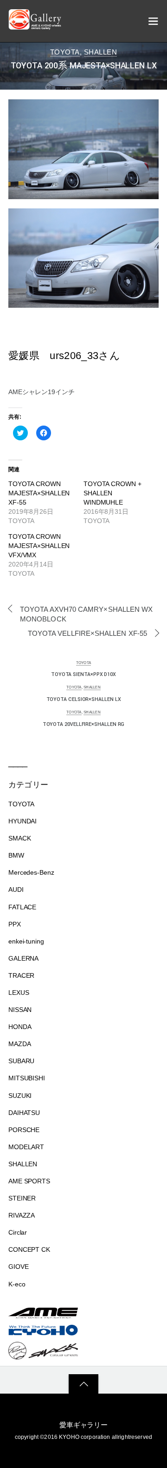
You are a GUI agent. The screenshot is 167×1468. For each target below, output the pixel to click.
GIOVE (18, 1266)
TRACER (21, 975)
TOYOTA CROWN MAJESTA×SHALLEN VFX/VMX (39, 546)
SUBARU (21, 1061)
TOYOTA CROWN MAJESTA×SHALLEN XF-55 (39, 493)
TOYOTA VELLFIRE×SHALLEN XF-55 (87, 633)
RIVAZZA (21, 1215)
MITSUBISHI (26, 1078)
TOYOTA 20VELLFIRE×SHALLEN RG (84, 724)
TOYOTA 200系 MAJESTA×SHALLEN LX (84, 66)
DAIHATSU (24, 1112)
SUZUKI (20, 1095)
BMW (16, 855)
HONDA (19, 1026)
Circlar (17, 1232)
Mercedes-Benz (31, 872)
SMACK (19, 838)
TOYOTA (65, 52)
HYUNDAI (22, 821)
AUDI (16, 889)
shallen (121, 51)
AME (135, 51)
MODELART (26, 1147)
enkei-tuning (26, 941)
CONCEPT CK (29, 1249)
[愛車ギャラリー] (36, 26)
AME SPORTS (29, 1181)
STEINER (22, 1198)
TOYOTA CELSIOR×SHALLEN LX (83, 699)
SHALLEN (100, 52)
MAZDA (19, 1044)
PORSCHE (23, 1129)
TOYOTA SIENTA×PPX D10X (83, 674)
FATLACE (22, 907)
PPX (14, 924)
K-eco (16, 1284)
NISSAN (20, 1009)
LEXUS (18, 992)
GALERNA (23, 958)
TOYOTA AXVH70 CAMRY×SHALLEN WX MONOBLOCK (86, 614)
